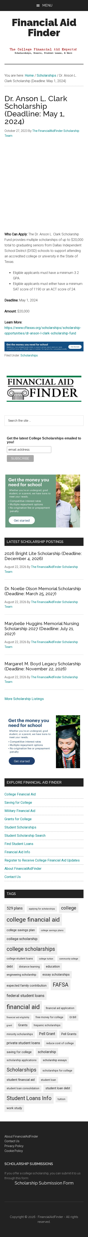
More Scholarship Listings (24, 699)
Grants (23, 1025)
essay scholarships (56, 974)
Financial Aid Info (17, 852)
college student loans (20, 958)
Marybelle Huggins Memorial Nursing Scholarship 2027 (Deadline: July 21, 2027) (41, 628)
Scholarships (29, 355)
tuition (61, 1099)
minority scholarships (20, 1034)
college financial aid (33, 919)
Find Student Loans (18, 844)
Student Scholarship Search (24, 836)
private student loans (23, 1043)
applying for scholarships (42, 908)
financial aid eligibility (18, 1017)
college (68, 908)
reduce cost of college (60, 1043)
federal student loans (25, 995)
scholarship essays (55, 1060)
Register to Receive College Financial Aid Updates (42, 860)
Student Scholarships (20, 827)
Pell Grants (68, 1034)
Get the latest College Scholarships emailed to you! (44, 440)
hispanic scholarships (47, 1025)
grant (9, 1025)
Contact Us (12, 877)
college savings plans (52, 930)
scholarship (47, 1052)
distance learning (29, 966)
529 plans (15, 908)
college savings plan (21, 930)
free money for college (49, 1017)
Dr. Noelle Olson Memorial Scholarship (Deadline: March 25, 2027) (42, 591)
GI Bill (72, 1017)
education (53, 966)
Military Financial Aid (19, 811)
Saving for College (18, 803)
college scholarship (22, 939)
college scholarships (31, 949)
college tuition (46, 958)
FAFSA (60, 985)
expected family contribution (27, 985)
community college (68, 958)
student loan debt (57, 1088)
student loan (48, 1079)
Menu (47, 5)
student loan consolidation (23, 1088)
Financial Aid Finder (44, 28)
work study (14, 1108)
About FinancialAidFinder (22, 869)
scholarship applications (22, 1060)
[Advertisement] (44, 188)
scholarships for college (57, 1070)
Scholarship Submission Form (44, 1183)
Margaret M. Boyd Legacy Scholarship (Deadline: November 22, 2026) (42, 666)
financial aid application (60, 1008)
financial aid (23, 1007)
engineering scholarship (21, 974)
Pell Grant (47, 1034)
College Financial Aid (20, 794)
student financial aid (21, 1080)
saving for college (19, 1052)
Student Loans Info (29, 1098)
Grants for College (18, 819)
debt (10, 966)
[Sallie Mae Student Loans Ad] (44, 350)
